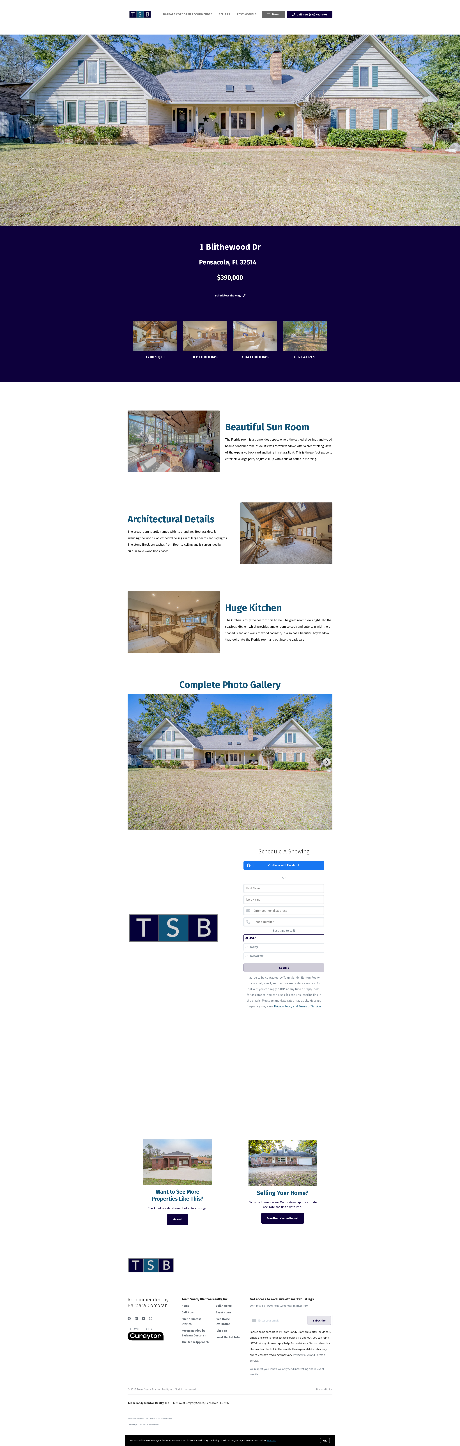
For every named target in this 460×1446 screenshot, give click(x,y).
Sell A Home (224, 1305)
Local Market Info (228, 1337)
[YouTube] (143, 1318)
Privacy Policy (324, 1389)
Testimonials (247, 14)
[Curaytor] (146, 1339)
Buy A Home (223, 1312)
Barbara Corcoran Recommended (187, 14)
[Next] (327, 762)
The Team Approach (195, 1342)
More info (271, 1440)
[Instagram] (150, 1318)
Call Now (187, 1312)
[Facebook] (129, 1318)
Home (185, 1305)
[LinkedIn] (136, 1318)
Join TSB (221, 1330)
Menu (275, 14)
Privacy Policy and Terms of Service (297, 1006)
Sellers (224, 14)
